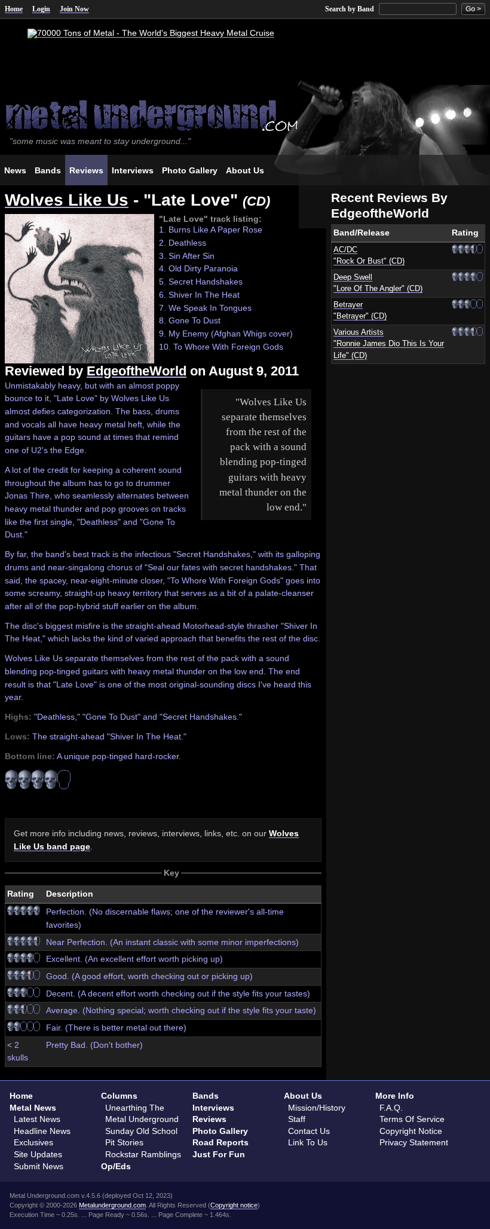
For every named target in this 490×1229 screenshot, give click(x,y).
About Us (303, 1095)
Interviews (213, 1107)
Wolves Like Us (66, 200)
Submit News (38, 1166)
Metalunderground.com (112, 1205)
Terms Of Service (412, 1119)
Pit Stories (124, 1142)
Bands (205, 1095)
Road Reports (220, 1142)
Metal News (33, 1107)
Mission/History (316, 1107)
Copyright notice (234, 1205)
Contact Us (309, 1131)
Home (14, 9)
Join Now (74, 9)
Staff (296, 1119)
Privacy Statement (413, 1142)
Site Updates (38, 1154)
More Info (394, 1095)
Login (41, 9)
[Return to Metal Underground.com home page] (245, 114)
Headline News (42, 1131)
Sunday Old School (141, 1131)
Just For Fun (218, 1154)
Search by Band (349, 9)
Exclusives (33, 1142)
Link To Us (307, 1142)
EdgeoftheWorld (136, 370)
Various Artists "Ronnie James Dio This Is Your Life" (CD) (388, 344)
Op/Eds (116, 1166)
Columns (119, 1095)
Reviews (209, 1119)
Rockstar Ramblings (143, 1154)
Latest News (37, 1119)
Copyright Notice (410, 1131)
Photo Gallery (220, 1131)
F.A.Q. (391, 1107)
